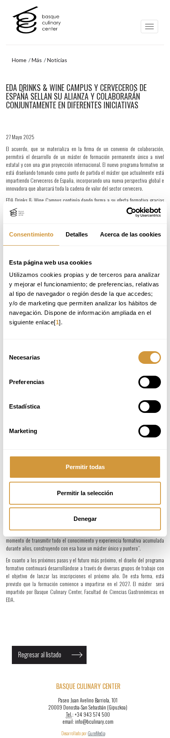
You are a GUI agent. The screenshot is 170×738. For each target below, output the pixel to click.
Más (37, 60)
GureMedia (96, 733)
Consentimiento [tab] (31, 234)
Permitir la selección (85, 493)
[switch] (149, 382)
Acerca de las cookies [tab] (130, 234)
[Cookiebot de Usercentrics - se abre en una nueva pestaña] (126, 212)
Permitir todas (85, 467)
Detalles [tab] (77, 234)
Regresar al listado (39, 654)
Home (19, 60)
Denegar (85, 518)
